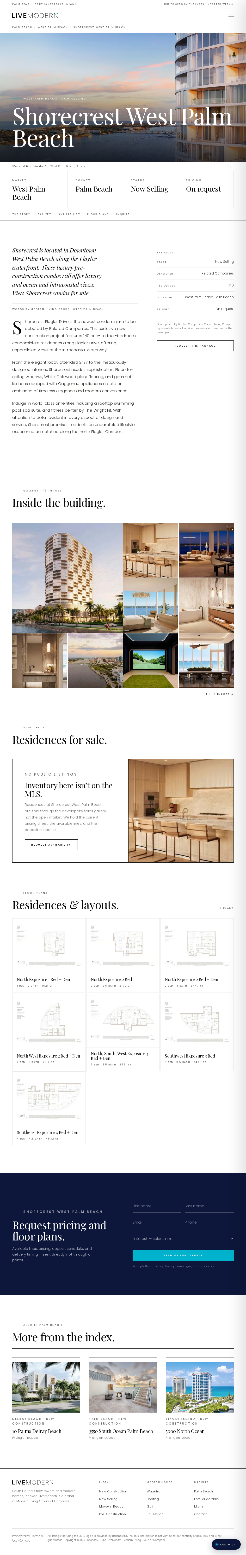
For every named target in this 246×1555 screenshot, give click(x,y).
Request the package (195, 346)
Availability (69, 214)
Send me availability (183, 1255)
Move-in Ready (111, 1506)
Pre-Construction (112, 1514)
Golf (150, 1506)
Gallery (44, 214)
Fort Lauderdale (206, 1499)
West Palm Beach (53, 27)
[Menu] (231, 15)
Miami (198, 1506)
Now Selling (108, 1499)
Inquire (122, 214)
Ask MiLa (228, 1544)
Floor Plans (98, 214)
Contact (200, 1514)
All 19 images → (220, 694)
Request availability (51, 845)
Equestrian (155, 1514)
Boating (153, 1499)
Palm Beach (22, 27)
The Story (21, 214)
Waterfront (155, 1491)
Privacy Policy (21, 1536)
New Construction (113, 1491)
